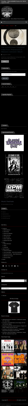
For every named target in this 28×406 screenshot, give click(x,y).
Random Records (8, 240)
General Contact (7, 250)
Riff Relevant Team (8, 255)
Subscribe (5, 78)
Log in (4, 211)
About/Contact (5, 249)
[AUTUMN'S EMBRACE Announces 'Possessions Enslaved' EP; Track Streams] (20, 359)
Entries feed (5, 214)
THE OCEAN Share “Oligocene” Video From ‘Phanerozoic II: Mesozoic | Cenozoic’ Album (13, 49)
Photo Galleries (7, 238)
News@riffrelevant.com (7, 273)
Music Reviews (7, 235)
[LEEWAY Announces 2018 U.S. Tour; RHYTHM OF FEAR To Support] (7, 386)
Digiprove (8, 405)
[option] (17, 1)
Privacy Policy (7, 257)
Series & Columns (8, 233)
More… (5, 61)
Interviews (6, 231)
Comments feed (6, 216)
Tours (5, 245)
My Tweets (4, 128)
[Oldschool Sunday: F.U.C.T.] (20, 372)
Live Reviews (7, 237)
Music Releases (7, 243)
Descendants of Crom (7, 204)
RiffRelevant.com (12, 400)
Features (4, 228)
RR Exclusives (7, 229)
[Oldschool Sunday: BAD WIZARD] (7, 372)
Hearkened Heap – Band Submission (12, 254)
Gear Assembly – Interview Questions (13, 252)
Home (3, 259)
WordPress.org (6, 218)
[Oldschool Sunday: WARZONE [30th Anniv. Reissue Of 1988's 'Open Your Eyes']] (7, 346)
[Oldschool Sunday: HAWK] (20, 346)
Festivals (6, 247)
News (3, 242)
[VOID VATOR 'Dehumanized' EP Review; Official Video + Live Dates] (7, 359)
